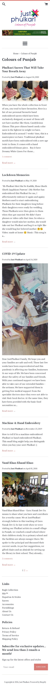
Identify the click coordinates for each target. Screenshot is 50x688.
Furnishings (8, 607)
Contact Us (7, 614)
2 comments (7, 558)
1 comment (7, 156)
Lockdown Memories (15, 175)
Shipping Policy (10, 638)
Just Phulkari (24, 682)
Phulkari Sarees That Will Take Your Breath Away (23, 69)
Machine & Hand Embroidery (21, 423)
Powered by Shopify (38, 682)
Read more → (9, 162)
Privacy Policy (9, 631)
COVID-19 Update (13, 253)
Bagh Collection (10, 589)
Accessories (8, 604)
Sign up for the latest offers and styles (21, 659)
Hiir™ (5, 593)
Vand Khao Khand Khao (17, 462)
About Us (6, 611)
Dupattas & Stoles (11, 597)
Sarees (5, 600)
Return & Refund (10, 628)
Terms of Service (10, 635)
